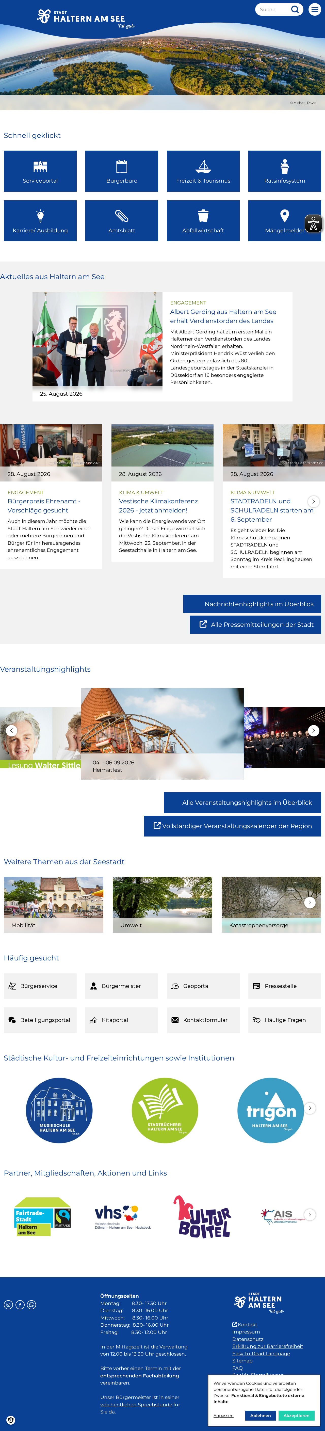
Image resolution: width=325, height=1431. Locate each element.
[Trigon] (268, 1110)
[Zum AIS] (282, 1216)
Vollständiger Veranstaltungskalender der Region (241, 829)
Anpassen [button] (224, 1415)
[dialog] (264, 1400)
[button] (313, 501)
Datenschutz (248, 1339)
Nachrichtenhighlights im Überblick (259, 604)
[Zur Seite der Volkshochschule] (122, 1217)
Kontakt (247, 1325)
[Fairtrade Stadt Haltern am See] (42, 1217)
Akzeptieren (297, 1415)
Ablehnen (260, 1415)
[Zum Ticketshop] (202, 1217)
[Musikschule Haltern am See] (57, 1110)
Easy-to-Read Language (261, 1354)
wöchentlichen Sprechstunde (136, 1405)
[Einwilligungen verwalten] (10, 1420)
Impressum (246, 1332)
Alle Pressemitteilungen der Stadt (262, 627)
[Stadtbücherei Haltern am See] (163, 1110)
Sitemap (242, 1361)
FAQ (237, 1368)
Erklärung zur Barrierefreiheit (267, 1346)
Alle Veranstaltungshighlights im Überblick (247, 802)
